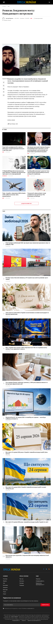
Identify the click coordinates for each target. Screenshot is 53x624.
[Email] (3, 95)
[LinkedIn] (3, 88)
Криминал (4, 175)
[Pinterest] (3, 92)
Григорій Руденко (9, 18)
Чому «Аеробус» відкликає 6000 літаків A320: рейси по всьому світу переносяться (13, 195)
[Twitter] (3, 85)
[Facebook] (3, 82)
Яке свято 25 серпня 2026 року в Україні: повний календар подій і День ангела (27, 453)
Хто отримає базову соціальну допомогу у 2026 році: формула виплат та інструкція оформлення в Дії (27, 383)
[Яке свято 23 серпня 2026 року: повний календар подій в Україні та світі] (26, 506)
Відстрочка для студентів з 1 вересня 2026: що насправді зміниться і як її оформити (27, 556)
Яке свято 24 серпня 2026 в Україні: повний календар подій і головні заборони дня (26, 487)
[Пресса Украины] (26, 2)
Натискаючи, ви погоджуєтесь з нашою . (19, 608)
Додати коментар (26, 203)
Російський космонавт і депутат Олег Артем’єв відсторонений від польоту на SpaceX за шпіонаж (38, 172)
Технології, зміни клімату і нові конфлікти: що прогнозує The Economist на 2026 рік (36, 195)
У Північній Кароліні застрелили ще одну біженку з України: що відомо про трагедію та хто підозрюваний (13, 172)
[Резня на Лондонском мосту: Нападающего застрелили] (26, 60)
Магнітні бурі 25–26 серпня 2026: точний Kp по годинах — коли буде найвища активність (26, 418)
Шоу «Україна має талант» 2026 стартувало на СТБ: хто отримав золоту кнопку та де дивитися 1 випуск (26, 348)
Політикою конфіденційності (28, 608)
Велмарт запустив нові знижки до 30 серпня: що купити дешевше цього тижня (27, 278)
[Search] (49, 2)
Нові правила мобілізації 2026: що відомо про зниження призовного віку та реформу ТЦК (28, 243)
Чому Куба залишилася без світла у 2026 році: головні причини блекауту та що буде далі (13, 148)
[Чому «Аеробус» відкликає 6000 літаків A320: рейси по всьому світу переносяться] (14, 184)
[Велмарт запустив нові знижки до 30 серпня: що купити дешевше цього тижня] (26, 262)
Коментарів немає (39, 18)
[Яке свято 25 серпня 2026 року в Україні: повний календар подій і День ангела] (26, 436)
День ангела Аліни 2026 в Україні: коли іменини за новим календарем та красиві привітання (27, 313)
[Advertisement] (26, 31)
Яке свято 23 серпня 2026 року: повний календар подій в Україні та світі (27, 522)
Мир (31, 18)
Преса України (14, 616)
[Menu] (4, 2)
